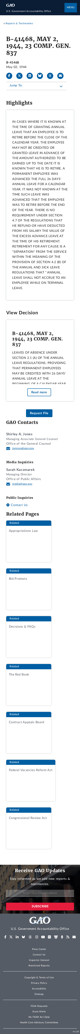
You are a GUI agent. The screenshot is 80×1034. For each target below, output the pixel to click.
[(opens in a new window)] (5, 937)
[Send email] (62, 75)
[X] (21, 75)
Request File (39, 413)
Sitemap (39, 994)
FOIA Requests (39, 1006)
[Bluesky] (41, 75)
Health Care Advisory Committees (39, 1022)
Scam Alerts (39, 1011)
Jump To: (16, 85)
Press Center (39, 949)
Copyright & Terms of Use (39, 977)
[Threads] (51, 75)
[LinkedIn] (31, 75)
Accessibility (39, 988)
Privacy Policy (39, 983)
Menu (71, 7)
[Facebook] (11, 75)
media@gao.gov (22, 484)
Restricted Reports (39, 965)
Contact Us (19, 505)
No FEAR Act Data (39, 1017)
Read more (39, 392)
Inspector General (39, 960)
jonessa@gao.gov (23, 448)
